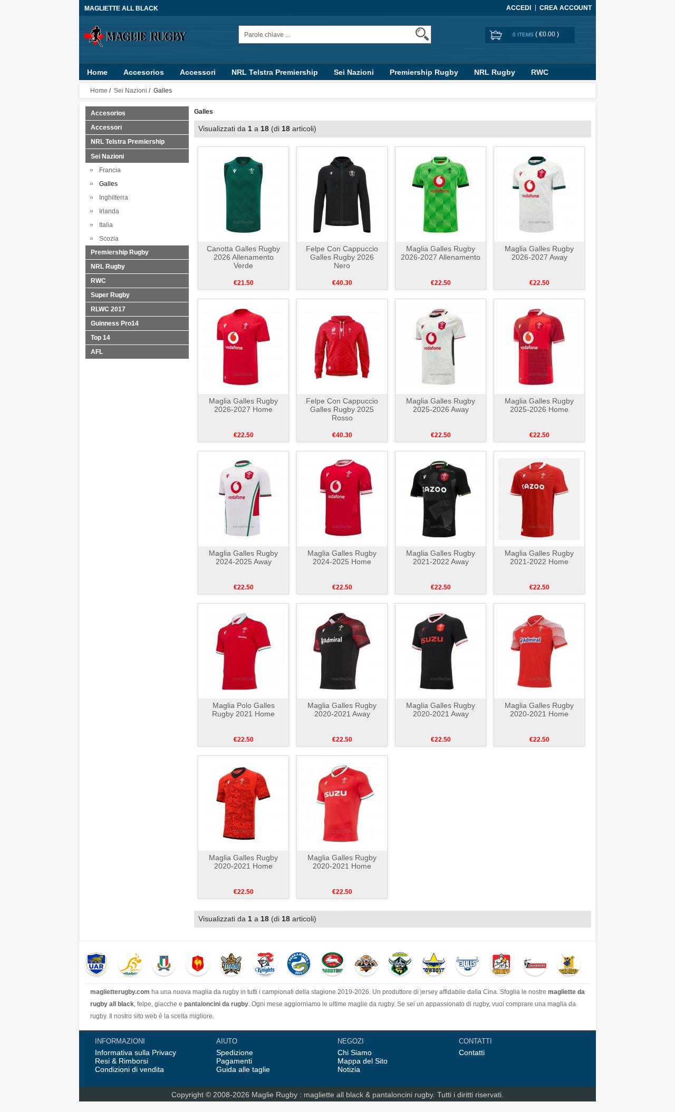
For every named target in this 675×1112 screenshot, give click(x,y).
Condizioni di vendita (129, 1069)
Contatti (472, 1052)
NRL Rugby (494, 72)
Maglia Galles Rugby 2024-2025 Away (243, 557)
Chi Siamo (355, 1052)
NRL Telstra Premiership (275, 72)
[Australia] (130, 965)
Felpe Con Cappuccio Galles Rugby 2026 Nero (342, 257)
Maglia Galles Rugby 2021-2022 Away (440, 557)
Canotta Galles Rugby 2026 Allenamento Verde (243, 257)
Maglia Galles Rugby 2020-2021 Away (342, 709)
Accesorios (143, 72)
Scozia (107, 238)
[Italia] (164, 965)
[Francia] (197, 965)
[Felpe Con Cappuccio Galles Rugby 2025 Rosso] (342, 346)
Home (97, 72)
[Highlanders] (569, 965)
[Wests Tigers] (366, 965)
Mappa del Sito (363, 1061)
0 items (524, 34)
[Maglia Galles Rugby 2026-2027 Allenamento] (440, 194)
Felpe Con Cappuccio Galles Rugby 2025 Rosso (342, 409)
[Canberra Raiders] (400, 965)
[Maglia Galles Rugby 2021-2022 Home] (539, 498)
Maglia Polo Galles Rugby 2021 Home (243, 709)
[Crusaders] (535, 965)
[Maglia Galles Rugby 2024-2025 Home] (342, 498)
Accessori (198, 72)
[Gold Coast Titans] (231, 965)
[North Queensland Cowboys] (434, 965)
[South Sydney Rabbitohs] (332, 965)
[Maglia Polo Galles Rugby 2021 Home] (243, 650)
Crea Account (565, 8)
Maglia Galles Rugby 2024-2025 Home (342, 557)
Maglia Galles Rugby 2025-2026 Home (539, 405)
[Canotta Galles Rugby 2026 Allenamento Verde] (243, 194)
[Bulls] (467, 965)
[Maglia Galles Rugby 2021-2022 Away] (440, 498)
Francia (108, 170)
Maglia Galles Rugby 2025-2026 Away (440, 405)
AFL (97, 352)
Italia (104, 225)
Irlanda (107, 211)
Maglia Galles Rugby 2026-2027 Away (539, 252)
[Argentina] (96, 965)
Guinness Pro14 (115, 323)
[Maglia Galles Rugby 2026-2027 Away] (539, 194)
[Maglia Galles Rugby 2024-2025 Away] (243, 498)
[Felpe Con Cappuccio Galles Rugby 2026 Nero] (342, 194)
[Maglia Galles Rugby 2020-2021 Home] (539, 650)
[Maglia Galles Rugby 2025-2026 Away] (440, 346)
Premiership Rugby (424, 72)
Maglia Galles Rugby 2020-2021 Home (539, 709)
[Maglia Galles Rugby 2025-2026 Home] (539, 346)
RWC (539, 72)
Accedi (518, 8)
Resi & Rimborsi (121, 1061)
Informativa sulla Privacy (135, 1052)
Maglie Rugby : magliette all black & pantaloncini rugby (342, 1094)
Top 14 (100, 337)
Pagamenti (234, 1061)
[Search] (422, 34)
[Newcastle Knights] (265, 965)
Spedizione (234, 1052)
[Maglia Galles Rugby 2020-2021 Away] (342, 650)
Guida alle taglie (243, 1069)
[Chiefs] (501, 965)
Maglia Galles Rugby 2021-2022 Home (539, 557)
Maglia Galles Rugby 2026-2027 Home (243, 405)
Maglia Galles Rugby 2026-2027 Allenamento (440, 252)
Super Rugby (110, 295)
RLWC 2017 (108, 309)
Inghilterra (112, 197)
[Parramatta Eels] (299, 965)
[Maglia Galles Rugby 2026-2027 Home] (243, 346)
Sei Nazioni (354, 72)
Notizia (349, 1069)
